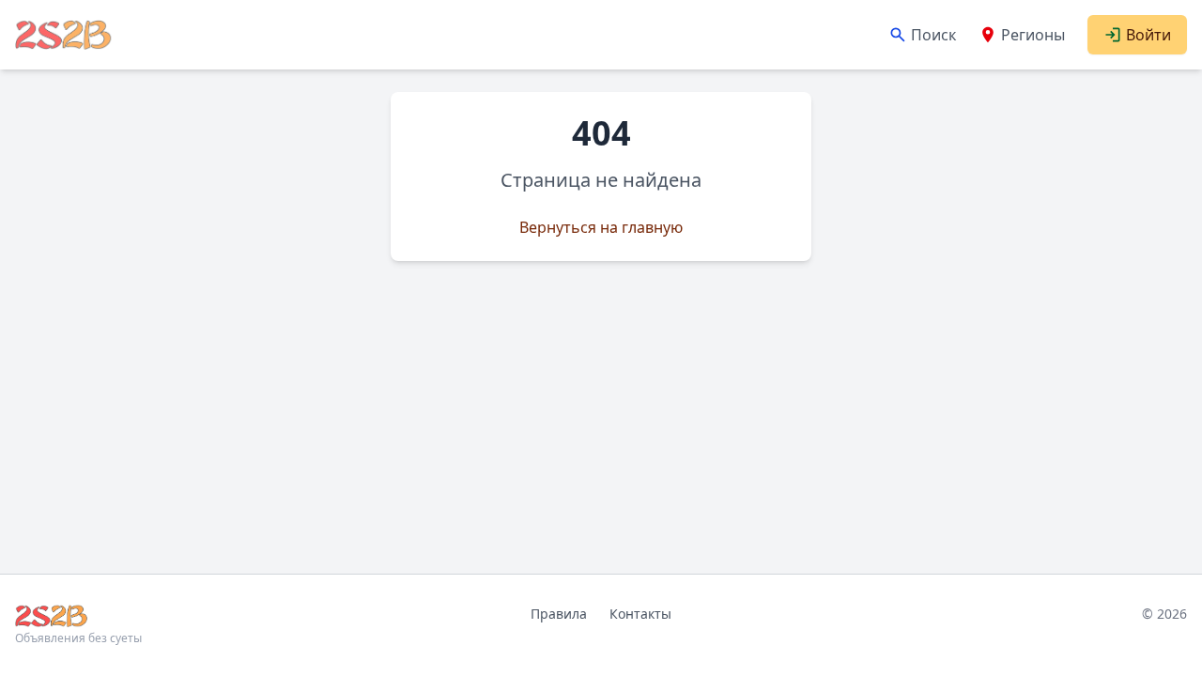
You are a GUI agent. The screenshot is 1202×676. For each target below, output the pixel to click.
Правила (559, 613)
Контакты (640, 613)
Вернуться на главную (601, 227)
